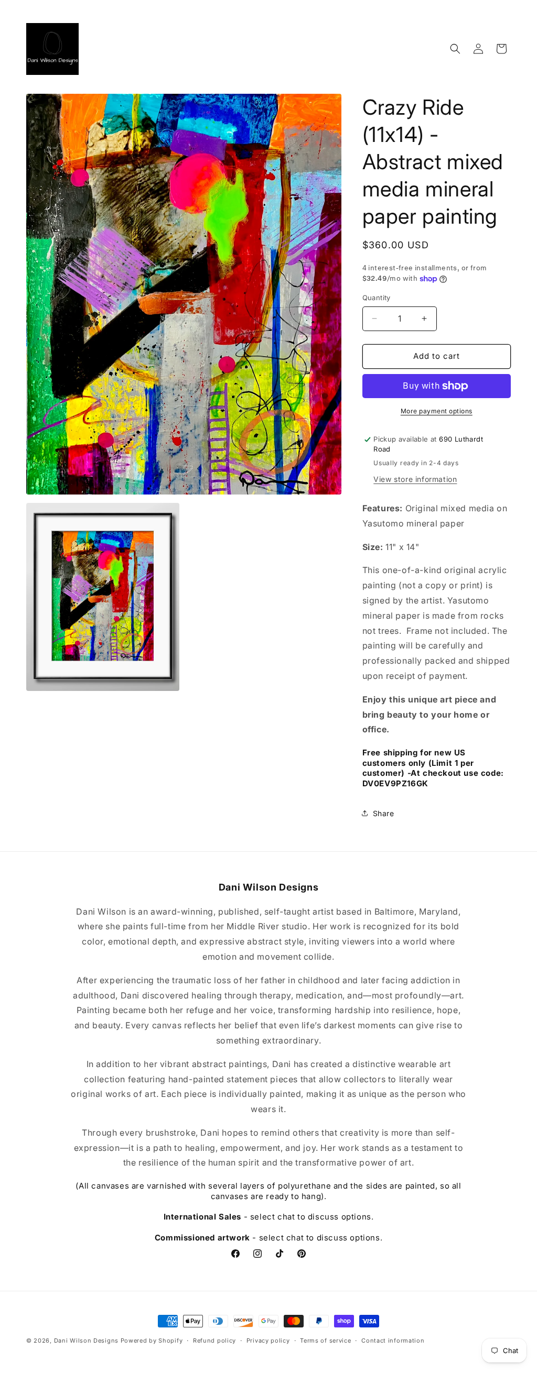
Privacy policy (268, 1340)
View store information (415, 479)
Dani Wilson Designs (86, 1340)
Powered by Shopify (152, 1340)
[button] (455, 48)
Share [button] (383, 813)
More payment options (436, 411)
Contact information (392, 1340)
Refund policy (214, 1340)
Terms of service (325, 1340)
